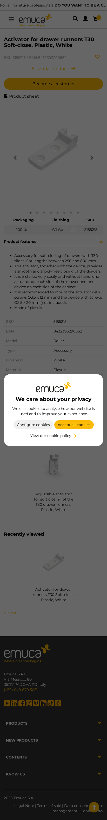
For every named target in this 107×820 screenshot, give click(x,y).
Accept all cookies (74, 424)
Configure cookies (33, 424)
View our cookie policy (50, 435)
